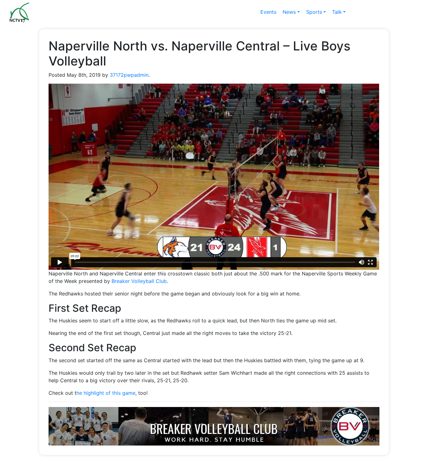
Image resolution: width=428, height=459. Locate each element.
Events (268, 12)
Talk (337, 12)
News (289, 12)
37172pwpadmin (129, 75)
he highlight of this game (105, 393)
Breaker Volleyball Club (139, 281)
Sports (314, 12)
